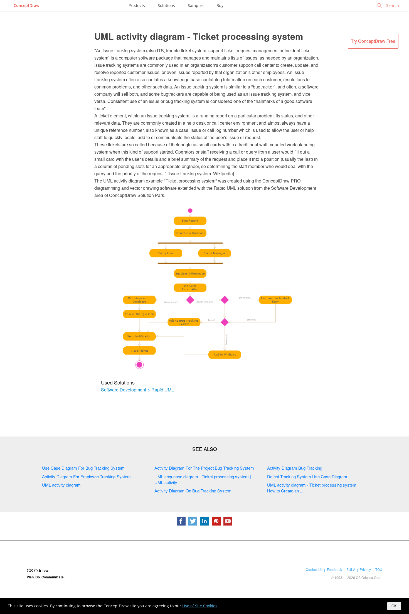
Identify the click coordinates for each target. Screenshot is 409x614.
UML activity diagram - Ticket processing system (198, 36)
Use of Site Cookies (199, 605)
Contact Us (314, 569)
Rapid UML (162, 390)
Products (137, 5)
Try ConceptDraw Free (373, 41)
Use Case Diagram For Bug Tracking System (83, 468)
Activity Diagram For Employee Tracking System (86, 476)
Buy (219, 5)
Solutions (166, 5)
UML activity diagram (61, 485)
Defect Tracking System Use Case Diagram (307, 476)
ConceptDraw (26, 5)
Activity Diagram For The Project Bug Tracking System (204, 468)
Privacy (365, 569)
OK (394, 606)
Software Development (123, 390)
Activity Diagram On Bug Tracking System (192, 491)
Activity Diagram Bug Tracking (294, 468)
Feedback (334, 569)
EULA (350, 569)
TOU (378, 569)
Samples (196, 5)
